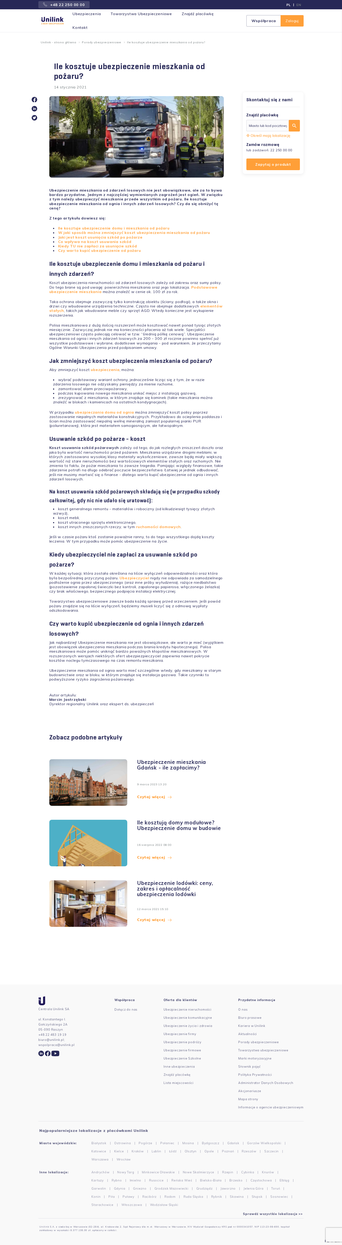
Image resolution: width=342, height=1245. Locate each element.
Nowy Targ (125, 1172)
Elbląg (284, 1180)
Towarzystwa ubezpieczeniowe (263, 1050)
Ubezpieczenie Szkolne (182, 1058)
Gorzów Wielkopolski (264, 1143)
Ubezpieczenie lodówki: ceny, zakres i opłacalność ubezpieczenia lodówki (175, 888)
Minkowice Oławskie (158, 1172)
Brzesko (236, 1180)
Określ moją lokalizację (270, 135)
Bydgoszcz (210, 1143)
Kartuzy (97, 1180)
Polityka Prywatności (255, 1074)
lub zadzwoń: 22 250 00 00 (269, 150)
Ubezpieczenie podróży (182, 1042)
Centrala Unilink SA (54, 1009)
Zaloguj (292, 20)
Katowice (98, 1151)
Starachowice (102, 1205)
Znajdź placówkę (198, 13)
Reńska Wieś (181, 1180)
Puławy (128, 1196)
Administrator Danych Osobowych (265, 1083)
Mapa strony (248, 1099)
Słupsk (257, 1196)
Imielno (135, 1180)
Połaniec (167, 1143)
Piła (111, 1196)
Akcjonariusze (249, 1091)
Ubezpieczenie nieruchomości (187, 1009)
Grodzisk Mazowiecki (171, 1188)
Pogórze (145, 1143)
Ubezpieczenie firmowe (182, 1050)
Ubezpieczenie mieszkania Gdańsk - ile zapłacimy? (171, 765)
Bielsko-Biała (210, 1180)
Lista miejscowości (178, 1083)
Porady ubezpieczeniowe (101, 42)
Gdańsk (233, 1143)
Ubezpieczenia (86, 13)
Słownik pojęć (249, 1066)
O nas (243, 1009)
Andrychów (100, 1172)
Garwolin (98, 1188)
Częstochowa (261, 1180)
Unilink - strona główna (58, 42)
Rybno (117, 1180)
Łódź (173, 1151)
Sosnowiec (279, 1196)
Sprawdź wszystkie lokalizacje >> (273, 1214)
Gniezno (140, 1188)
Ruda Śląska (193, 1196)
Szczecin (271, 1151)
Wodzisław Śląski (164, 1205)
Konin (96, 1196)
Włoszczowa (131, 1205)
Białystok (98, 1143)
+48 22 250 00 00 (67, 4)
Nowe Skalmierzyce (199, 1172)
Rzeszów (249, 1151)
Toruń (275, 1188)
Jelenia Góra (254, 1188)
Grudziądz (204, 1188)
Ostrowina (122, 1143)
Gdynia (119, 1188)
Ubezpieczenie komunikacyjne (188, 1017)
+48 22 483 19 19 (52, 1034)
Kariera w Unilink (251, 1026)
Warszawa (99, 1159)
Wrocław (124, 1159)
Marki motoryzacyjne (255, 1058)
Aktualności (247, 1034)
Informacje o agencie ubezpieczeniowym (271, 1107)
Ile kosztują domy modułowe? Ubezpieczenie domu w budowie (179, 825)
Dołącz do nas (125, 1009)
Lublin (156, 1151)
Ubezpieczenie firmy (180, 1034)
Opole (209, 1151)
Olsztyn (191, 1151)
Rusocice (156, 1180)
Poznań (228, 1151)
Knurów (268, 1172)
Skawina (237, 1196)
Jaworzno (228, 1188)
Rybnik (216, 1196)
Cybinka (247, 1172)
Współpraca (263, 20)
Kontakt (80, 27)
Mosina (188, 1143)
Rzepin (227, 1172)
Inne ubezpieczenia (179, 1066)
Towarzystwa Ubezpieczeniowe (141, 13)
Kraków (138, 1151)
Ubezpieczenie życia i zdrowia (188, 1026)
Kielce (119, 1151)
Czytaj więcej (151, 796)
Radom (170, 1196)
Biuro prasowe (250, 1017)
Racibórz (149, 1196)
